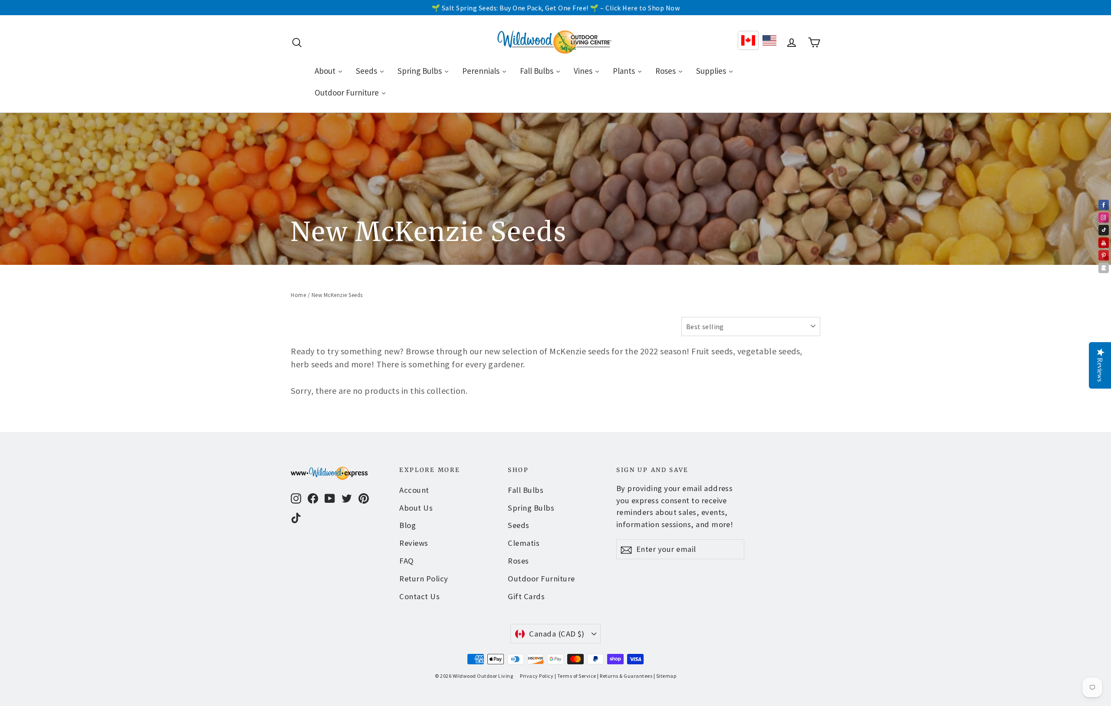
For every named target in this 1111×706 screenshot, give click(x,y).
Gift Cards (526, 596)
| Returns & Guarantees (624, 676)
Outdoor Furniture (541, 579)
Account (414, 490)
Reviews (413, 543)
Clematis (523, 543)
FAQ (406, 561)
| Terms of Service (575, 676)
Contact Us (419, 596)
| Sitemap (665, 676)
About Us (416, 508)
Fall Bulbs (525, 490)
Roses (518, 561)
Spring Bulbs (531, 508)
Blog (407, 525)
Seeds (518, 525)
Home (298, 295)
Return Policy (423, 579)
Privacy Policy (536, 676)
